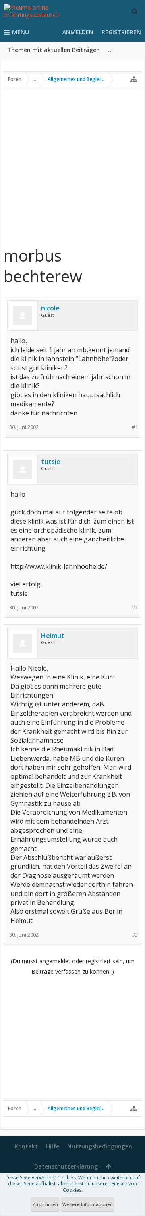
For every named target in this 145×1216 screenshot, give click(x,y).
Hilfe (52, 1146)
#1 (135, 427)
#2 (135, 607)
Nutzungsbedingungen (99, 1146)
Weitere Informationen (87, 1204)
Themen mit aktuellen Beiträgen (53, 50)
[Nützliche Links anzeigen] (133, 79)
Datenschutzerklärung (66, 1166)
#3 (135, 934)
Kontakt (26, 1146)
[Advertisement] (72, 166)
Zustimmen (45, 1204)
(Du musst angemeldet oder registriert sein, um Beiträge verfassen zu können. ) (73, 966)
